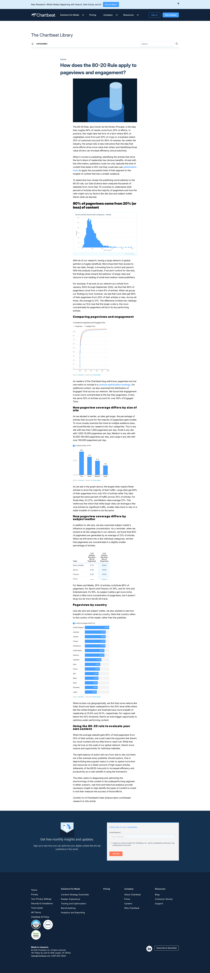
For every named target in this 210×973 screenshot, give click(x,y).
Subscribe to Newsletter (167, 948)
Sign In (154, 15)
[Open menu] (32, 43)
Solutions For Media (70, 889)
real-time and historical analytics (108, 784)
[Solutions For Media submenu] (83, 15)
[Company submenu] (117, 15)
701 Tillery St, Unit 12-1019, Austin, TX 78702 (51, 953)
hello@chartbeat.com (40, 956)
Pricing (106, 889)
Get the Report (111, 4)
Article (63, 59)
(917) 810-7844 (59, 956)
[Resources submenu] (138, 15)
